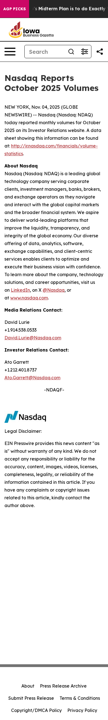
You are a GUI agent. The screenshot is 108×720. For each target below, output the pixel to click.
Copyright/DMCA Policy (36, 710)
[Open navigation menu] (10, 51)
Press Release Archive (63, 686)
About (27, 686)
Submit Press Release (31, 698)
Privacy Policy (82, 710)
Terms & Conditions (80, 698)
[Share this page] (100, 51)
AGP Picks (14, 8)
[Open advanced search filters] (84, 51)
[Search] (71, 51)
